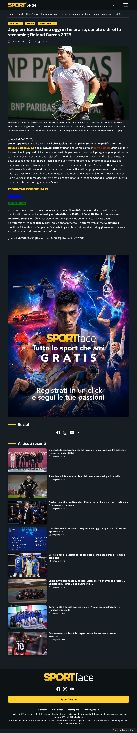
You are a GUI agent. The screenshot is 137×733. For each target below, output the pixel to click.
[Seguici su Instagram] (65, 432)
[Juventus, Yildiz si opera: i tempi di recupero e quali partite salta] (27, 486)
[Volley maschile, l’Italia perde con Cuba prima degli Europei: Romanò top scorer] (27, 565)
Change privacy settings (124, 730)
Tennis (30, 23)
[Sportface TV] (68, 336)
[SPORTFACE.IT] (22, 4)
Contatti (42, 709)
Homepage (73, 709)
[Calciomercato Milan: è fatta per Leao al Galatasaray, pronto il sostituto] (27, 643)
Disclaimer (57, 709)
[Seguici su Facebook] (58, 432)
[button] (113, 5)
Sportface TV (68, 699)
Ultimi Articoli (47, 23)
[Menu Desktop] (125, 5)
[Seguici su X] (79, 432)
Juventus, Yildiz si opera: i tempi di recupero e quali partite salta (84, 476)
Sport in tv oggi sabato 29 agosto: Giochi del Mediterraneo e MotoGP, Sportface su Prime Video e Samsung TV (87, 582)
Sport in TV (15, 23)
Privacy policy (91, 709)
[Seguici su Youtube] (72, 432)
